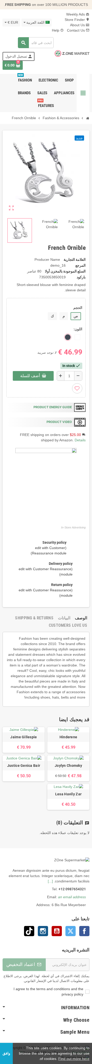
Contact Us (78, 30)
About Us (79, 25)
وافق (6, 1053)
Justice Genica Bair (23, 765)
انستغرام (43, 931)
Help (58, 30)
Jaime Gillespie (23, 737)
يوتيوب (57, 931)
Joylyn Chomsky (68, 765)
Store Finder (77, 20)
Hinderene (68, 737)
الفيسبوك (84, 931)
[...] (50, 881)
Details (80, 440)
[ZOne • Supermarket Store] (72, 53)
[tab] (81, 618)
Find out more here (73, 1059)
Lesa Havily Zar (68, 794)
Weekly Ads (77, 14)
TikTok (29, 931)
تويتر (70, 931)
